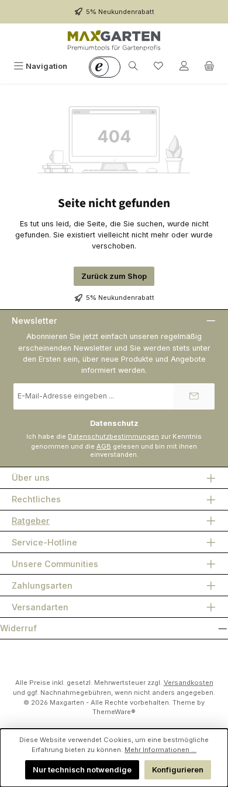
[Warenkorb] (209, 66)
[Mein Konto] (184, 66)
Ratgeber (31, 521)
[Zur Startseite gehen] (114, 40)
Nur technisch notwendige (82, 769)
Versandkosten (188, 682)
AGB (103, 446)
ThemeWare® (114, 712)
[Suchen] (133, 66)
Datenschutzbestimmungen (113, 436)
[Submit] (194, 396)
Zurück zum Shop (114, 276)
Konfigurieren (177, 769)
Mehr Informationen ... (160, 750)
